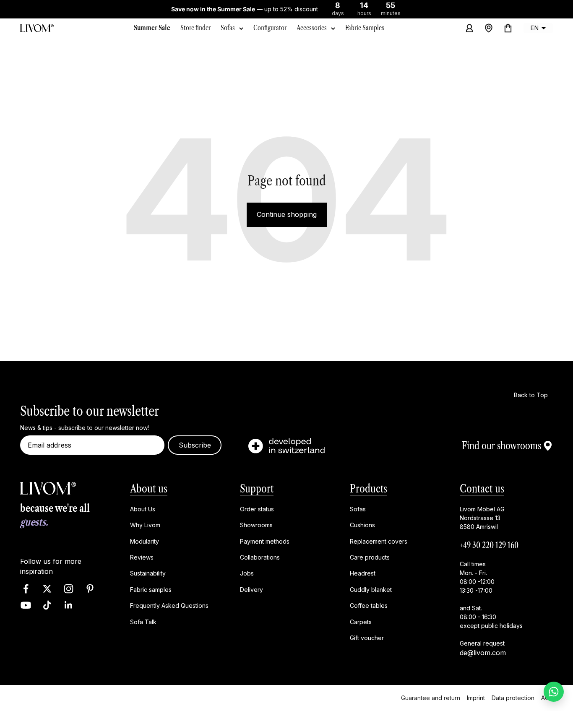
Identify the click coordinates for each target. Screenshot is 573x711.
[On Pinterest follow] (90, 588)
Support (256, 488)
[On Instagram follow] (68, 588)
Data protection (513, 697)
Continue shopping (287, 214)
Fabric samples (151, 589)
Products (368, 488)
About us (148, 488)
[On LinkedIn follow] (68, 605)
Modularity (144, 540)
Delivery (251, 589)
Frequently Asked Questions (169, 605)
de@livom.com (483, 652)
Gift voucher (367, 637)
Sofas (228, 27)
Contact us (482, 488)
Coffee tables (369, 605)
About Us (142, 509)
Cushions (362, 525)
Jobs (247, 573)
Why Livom (145, 525)
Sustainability (148, 573)
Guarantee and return (430, 697)
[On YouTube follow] (25, 605)
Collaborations (260, 557)
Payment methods (264, 540)
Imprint (476, 697)
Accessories (312, 27)
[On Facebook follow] (25, 588)
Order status (257, 509)
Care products (370, 557)
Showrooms (256, 525)
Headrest (362, 573)
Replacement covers (378, 540)
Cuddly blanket (371, 589)
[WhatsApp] (554, 692)
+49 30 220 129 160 (489, 545)
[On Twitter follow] (47, 588)
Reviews (142, 557)
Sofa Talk (143, 621)
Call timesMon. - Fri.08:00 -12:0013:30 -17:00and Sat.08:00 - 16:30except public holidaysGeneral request (491, 603)
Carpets (361, 621)
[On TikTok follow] (47, 605)
